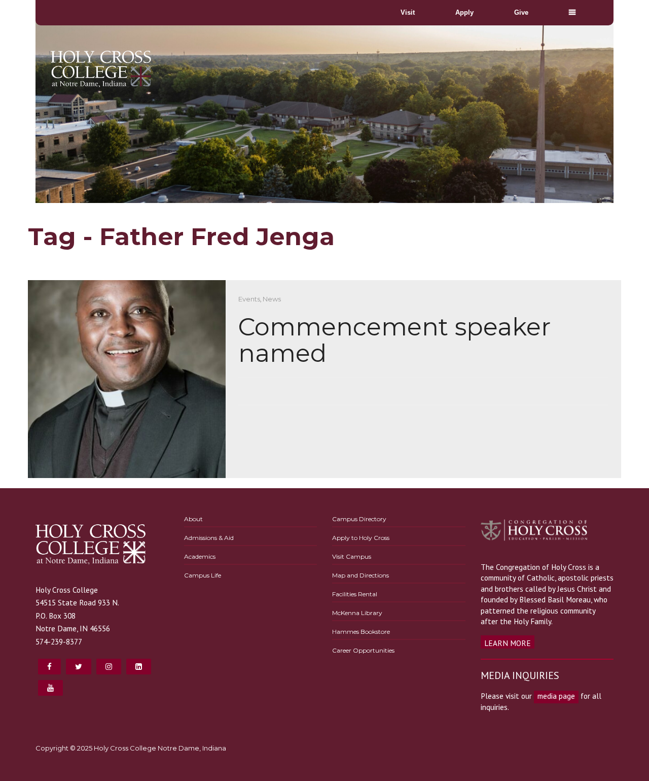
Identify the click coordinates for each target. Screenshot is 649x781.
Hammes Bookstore (361, 631)
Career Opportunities (363, 650)
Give (521, 12)
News (272, 299)
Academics (199, 556)
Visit (408, 12)
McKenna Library (357, 613)
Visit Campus (351, 556)
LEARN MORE (507, 643)
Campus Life (202, 575)
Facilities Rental (354, 594)
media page (556, 696)
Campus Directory (359, 519)
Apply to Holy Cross (360, 537)
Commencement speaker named (394, 340)
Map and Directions (360, 575)
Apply (464, 12)
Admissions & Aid (209, 537)
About (193, 519)
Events (249, 299)
